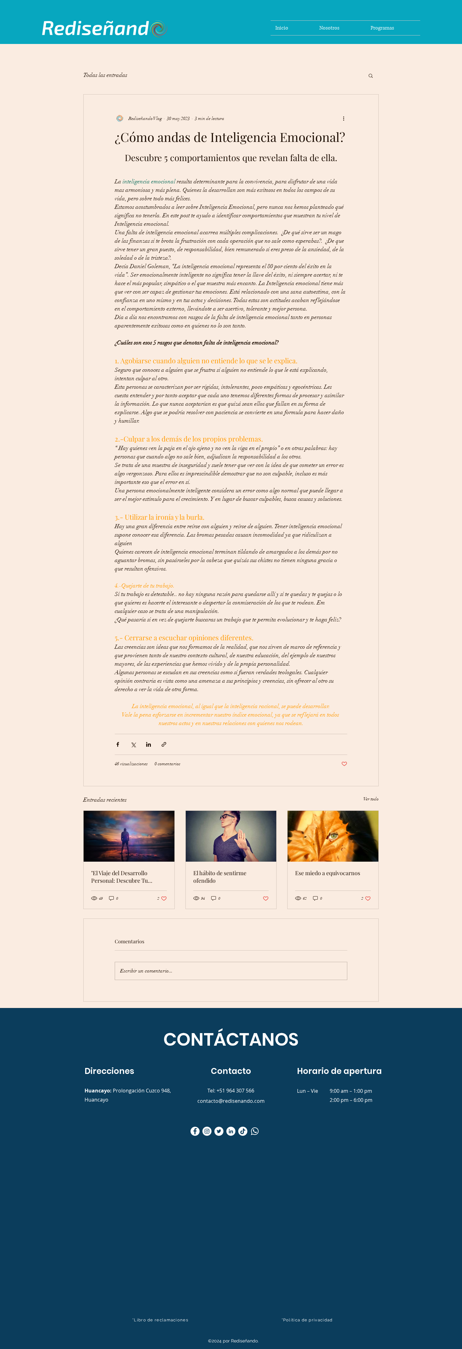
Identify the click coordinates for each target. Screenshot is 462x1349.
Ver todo (371, 799)
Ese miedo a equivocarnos (327, 873)
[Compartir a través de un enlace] (164, 744)
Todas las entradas (105, 75)
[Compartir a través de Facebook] (118, 744)
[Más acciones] (343, 118)
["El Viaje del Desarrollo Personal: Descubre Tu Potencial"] (129, 836)
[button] (371, 75)
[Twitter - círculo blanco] (218, 1131)
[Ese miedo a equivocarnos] (333, 836)
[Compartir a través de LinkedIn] (148, 744)
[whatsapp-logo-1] (254, 1131)
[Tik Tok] (242, 1131)
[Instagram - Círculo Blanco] (207, 1131)
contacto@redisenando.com (231, 1100)
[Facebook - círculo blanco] (195, 1131)
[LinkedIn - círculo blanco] (230, 1131)
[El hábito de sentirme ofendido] (231, 836)
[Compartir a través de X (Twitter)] (133, 744)
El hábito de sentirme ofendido (219, 876)
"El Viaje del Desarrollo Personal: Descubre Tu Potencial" (119, 876)
